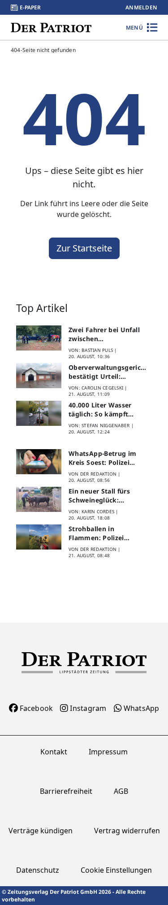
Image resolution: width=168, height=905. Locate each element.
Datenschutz (37, 870)
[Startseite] (51, 27)
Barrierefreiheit (66, 791)
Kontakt (53, 752)
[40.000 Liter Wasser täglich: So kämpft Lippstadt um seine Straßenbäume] (38, 413)
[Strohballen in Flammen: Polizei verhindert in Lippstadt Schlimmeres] (38, 537)
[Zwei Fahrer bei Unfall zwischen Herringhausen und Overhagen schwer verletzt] (38, 338)
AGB (121, 791)
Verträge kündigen (41, 831)
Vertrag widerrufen (127, 831)
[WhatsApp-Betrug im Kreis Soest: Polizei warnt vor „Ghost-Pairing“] (38, 462)
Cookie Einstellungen (116, 870)
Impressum (108, 752)
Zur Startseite (84, 248)
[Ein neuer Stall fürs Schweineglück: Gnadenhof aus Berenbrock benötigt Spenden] (38, 499)
